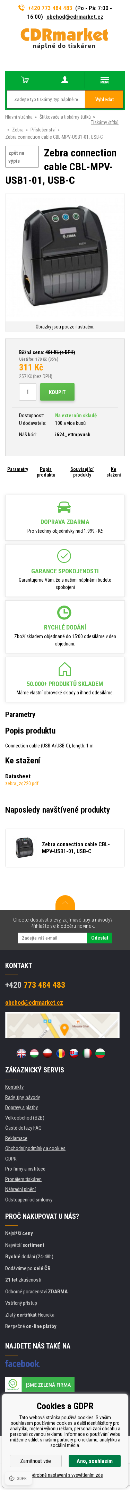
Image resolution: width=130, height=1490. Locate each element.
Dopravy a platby (21, 1107)
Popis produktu (46, 472)
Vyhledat (104, 99)
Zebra (18, 129)
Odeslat (99, 938)
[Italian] (87, 1053)
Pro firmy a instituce (25, 1169)
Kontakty (14, 1087)
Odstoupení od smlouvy (28, 1200)
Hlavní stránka (19, 117)
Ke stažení (113, 472)
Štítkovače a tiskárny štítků (65, 117)
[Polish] (47, 1053)
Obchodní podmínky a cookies (35, 1148)
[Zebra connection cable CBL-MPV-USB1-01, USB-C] (65, 258)
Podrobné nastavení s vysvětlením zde (65, 1475)
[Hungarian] (34, 1053)
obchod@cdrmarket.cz (74, 16)
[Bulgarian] (100, 1053)
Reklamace (16, 1138)
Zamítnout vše (35, 1461)
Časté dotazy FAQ (23, 1128)
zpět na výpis (16, 157)
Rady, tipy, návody (22, 1097)
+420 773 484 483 (50, 8)
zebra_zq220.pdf (21, 783)
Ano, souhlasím (95, 1461)
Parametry (17, 469)
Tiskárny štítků (105, 122)
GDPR (11, 1159)
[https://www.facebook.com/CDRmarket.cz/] (22, 1363)
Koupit (57, 392)
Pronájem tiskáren (23, 1179)
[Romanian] (61, 1053)
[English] (21, 1053)
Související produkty (82, 472)
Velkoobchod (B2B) (24, 1118)
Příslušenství (43, 129)
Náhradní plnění (20, 1189)
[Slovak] (74, 1053)
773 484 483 (35, 985)
